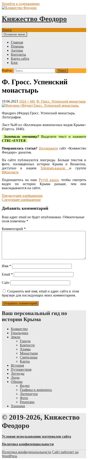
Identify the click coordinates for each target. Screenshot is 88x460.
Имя (6, 266)
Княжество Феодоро (34, 19)
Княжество (19, 329)
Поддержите (48, 148)
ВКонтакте (10, 172)
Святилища (28, 357)
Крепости (27, 345)
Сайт (5, 283)
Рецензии (27, 402)
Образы (17, 382)
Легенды (17, 373)
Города (25, 341)
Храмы (25, 349)
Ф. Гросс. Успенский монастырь (61, 101)
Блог (14, 62)
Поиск (7, 30)
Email (7, 274)
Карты (25, 361)
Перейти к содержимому (21, 4)
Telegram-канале (54, 168)
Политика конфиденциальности (26, 452)
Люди (15, 378)
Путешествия (21, 369)
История (17, 365)
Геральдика (19, 333)
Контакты (18, 54)
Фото (24, 398)
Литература (29, 394)
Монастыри (29, 353)
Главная (17, 42)
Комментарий (14, 229)
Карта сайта (20, 58)
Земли (15, 337)
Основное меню (14, 34)
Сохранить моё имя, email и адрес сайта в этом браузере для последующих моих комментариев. (40, 293)
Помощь (17, 46)
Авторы (17, 50)
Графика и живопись (36, 390)
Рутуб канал (48, 180)
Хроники (18, 406)
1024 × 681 (27, 101)
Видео (25, 386)
